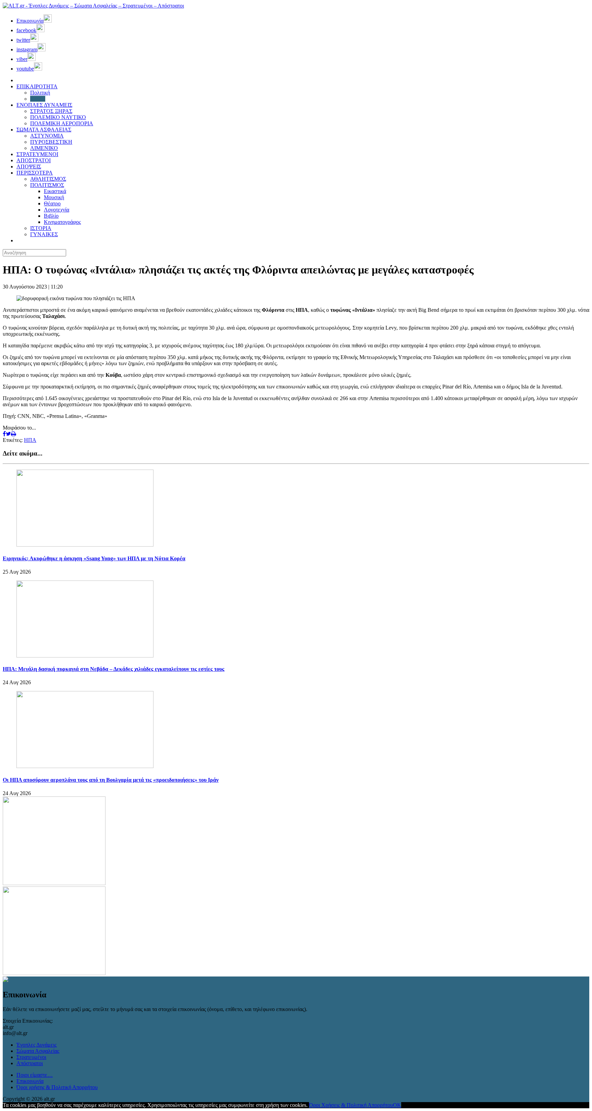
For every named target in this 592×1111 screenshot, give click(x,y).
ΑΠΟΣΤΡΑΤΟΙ (33, 160)
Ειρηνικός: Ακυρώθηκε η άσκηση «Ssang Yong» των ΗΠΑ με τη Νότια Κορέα (94, 558)
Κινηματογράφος (62, 222)
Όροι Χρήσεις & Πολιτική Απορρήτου (351, 1105)
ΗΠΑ (30, 440)
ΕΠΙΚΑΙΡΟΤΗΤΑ (37, 86)
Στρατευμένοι (31, 1057)
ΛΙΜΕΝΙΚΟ (44, 148)
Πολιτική (40, 92)
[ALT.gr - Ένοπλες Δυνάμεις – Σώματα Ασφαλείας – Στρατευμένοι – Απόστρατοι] (93, 6)
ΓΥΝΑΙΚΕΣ (44, 234)
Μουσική (54, 197)
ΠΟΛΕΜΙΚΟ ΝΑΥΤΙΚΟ (58, 117)
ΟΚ (397, 1105)
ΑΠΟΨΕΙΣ (28, 166)
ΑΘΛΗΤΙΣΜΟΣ (48, 179)
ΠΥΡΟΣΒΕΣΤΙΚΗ (51, 142)
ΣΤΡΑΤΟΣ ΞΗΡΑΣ (51, 111)
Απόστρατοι (29, 1063)
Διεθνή (37, 99)
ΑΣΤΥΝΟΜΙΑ (47, 136)
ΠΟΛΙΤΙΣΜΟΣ (47, 185)
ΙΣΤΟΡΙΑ (40, 228)
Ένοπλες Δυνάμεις (36, 1045)
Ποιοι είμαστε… (34, 1075)
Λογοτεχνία (56, 210)
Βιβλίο (51, 216)
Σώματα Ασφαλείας (37, 1051)
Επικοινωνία (30, 1081)
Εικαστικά (55, 191)
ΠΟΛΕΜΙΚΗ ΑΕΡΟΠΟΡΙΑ (61, 123)
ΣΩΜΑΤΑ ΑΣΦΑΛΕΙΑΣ (43, 129)
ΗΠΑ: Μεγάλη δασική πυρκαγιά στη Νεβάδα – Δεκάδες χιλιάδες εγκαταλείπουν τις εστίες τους (113, 669)
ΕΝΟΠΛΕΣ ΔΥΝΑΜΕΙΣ (44, 105)
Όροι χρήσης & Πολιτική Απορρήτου (57, 1087)
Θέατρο (52, 203)
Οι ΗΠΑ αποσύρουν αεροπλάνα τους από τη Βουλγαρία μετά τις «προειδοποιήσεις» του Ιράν (111, 780)
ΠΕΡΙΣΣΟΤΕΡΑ (34, 173)
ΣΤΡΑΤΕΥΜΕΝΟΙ (37, 154)
